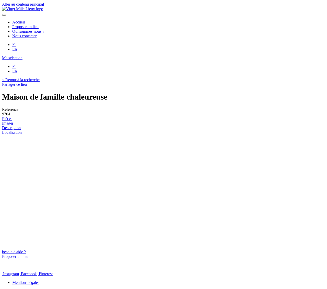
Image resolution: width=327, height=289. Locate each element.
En (14, 49)
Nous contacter (24, 36)
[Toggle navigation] (4, 15)
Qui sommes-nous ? (28, 31)
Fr (14, 44)
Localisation (12, 132)
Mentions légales (25, 282)
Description (11, 128)
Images (8, 123)
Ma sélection (12, 58)
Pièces (7, 118)
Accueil (18, 22)
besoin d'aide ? (14, 252)
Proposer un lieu (25, 27)
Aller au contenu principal (23, 4)
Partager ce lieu (14, 84)
